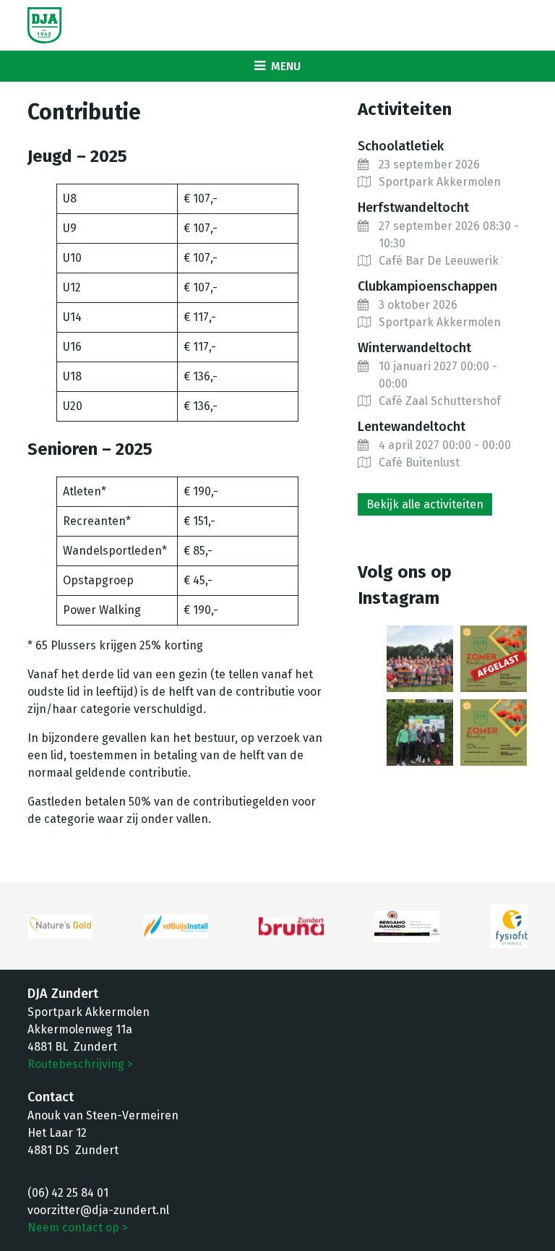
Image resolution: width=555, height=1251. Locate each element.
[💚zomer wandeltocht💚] (493, 732)
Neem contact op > (77, 1227)
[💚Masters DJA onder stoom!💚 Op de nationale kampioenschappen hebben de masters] (420, 732)
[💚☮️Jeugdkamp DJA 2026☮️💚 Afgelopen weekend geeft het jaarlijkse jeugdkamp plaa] (420, 659)
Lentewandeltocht (411, 427)
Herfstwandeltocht (413, 207)
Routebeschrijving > (80, 1064)
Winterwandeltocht (414, 348)
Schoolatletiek (401, 146)
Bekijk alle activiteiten (424, 504)
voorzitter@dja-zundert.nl (98, 1210)
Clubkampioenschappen (427, 286)
